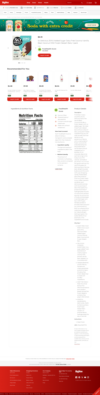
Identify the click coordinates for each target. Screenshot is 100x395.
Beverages (18, 12)
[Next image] (36, 48)
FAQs (44, 382)
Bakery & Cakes (29, 380)
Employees (64, 393)
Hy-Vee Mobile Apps (63, 378)
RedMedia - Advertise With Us (49, 375)
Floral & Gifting (29, 377)
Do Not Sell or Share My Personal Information (19, 393)
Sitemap (2, 393)
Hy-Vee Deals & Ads (63, 373)
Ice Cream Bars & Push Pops (27, 17)
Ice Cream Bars (38, 17)
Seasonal (75, 12)
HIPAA (42, 393)
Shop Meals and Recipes (64, 376)
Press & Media (13, 382)
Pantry (11, 12)
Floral (52, 12)
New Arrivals (83, 12)
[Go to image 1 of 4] (19, 63)
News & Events (46, 380)
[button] (45, 50)
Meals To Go (28, 375)
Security (31, 393)
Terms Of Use (37, 393)
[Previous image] (8, 48)
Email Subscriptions (14, 375)
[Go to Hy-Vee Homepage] (5, 3)
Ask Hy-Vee (12, 372)
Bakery (46, 12)
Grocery (28, 372)
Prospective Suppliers (72, 393)
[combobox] (75, 2)
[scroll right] (90, 86)
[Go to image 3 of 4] (23, 63)
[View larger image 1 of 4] (22, 48)
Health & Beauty (60, 12)
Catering (28, 385)
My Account (12, 377)
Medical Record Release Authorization (53, 393)
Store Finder (12, 385)
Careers (44, 377)
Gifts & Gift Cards (30, 382)
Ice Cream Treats (16, 17)
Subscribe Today (70, 358)
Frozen (26, 12)
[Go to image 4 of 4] (25, 63)
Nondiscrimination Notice (88, 393)
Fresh (5, 12)
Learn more (58, 169)
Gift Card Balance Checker (15, 380)
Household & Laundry (36, 12)
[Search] (82, 2)
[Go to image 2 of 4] (21, 63)
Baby (69, 12)
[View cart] (96, 2)
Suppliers (80, 393)
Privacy (6, 393)
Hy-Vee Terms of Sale (61, 364)
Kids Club (61, 381)
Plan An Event (29, 387)
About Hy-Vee (46, 372)
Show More (77, 344)
